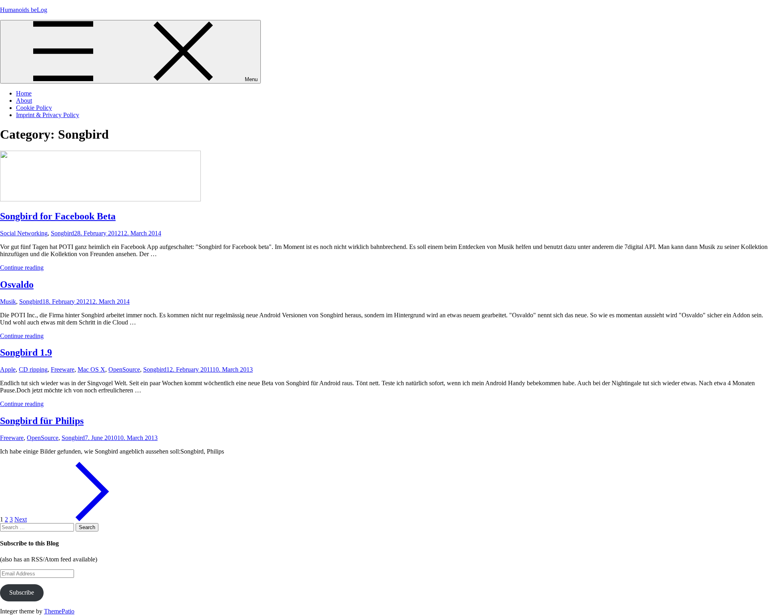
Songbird (62, 233)
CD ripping (33, 369)
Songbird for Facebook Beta (58, 216)
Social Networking (24, 233)
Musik (8, 301)
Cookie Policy (34, 107)
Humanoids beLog (23, 9)
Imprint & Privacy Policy (47, 114)
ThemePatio (59, 611)
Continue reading (22, 267)
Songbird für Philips (42, 421)
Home (24, 93)
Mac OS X (91, 369)
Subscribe (21, 592)
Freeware (62, 369)
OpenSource (124, 369)
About (24, 100)
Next (20, 519)
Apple (8, 369)
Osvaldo (17, 284)
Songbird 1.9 (26, 352)
